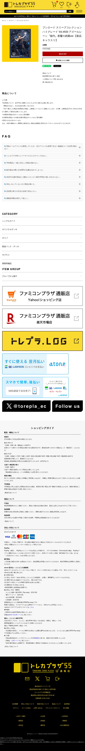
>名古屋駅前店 (64, 725)
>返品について (9, 521)
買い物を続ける (47, 82)
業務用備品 (7, 263)
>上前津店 (64, 716)
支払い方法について (27, 704)
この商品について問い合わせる (52, 79)
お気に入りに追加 (63, 60)
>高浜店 (20, 725)
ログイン (16, 708)
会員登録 (67, 704)
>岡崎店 (64, 721)
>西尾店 (20, 721)
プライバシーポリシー (53, 708)
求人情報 (66, 708)
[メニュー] (80, 11)
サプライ (11, 20)
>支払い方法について (11, 646)
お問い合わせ (38, 708)
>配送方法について (10, 492)
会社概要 (15, 704)
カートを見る (26, 708)
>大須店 (42, 716)
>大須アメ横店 (20, 716)
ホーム (4, 20)
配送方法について (43, 704)
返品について (46, 73)
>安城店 (42, 721)
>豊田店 (42, 725)
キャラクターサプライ (23, 20)
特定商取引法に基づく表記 (51, 76)
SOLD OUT (63, 54)
